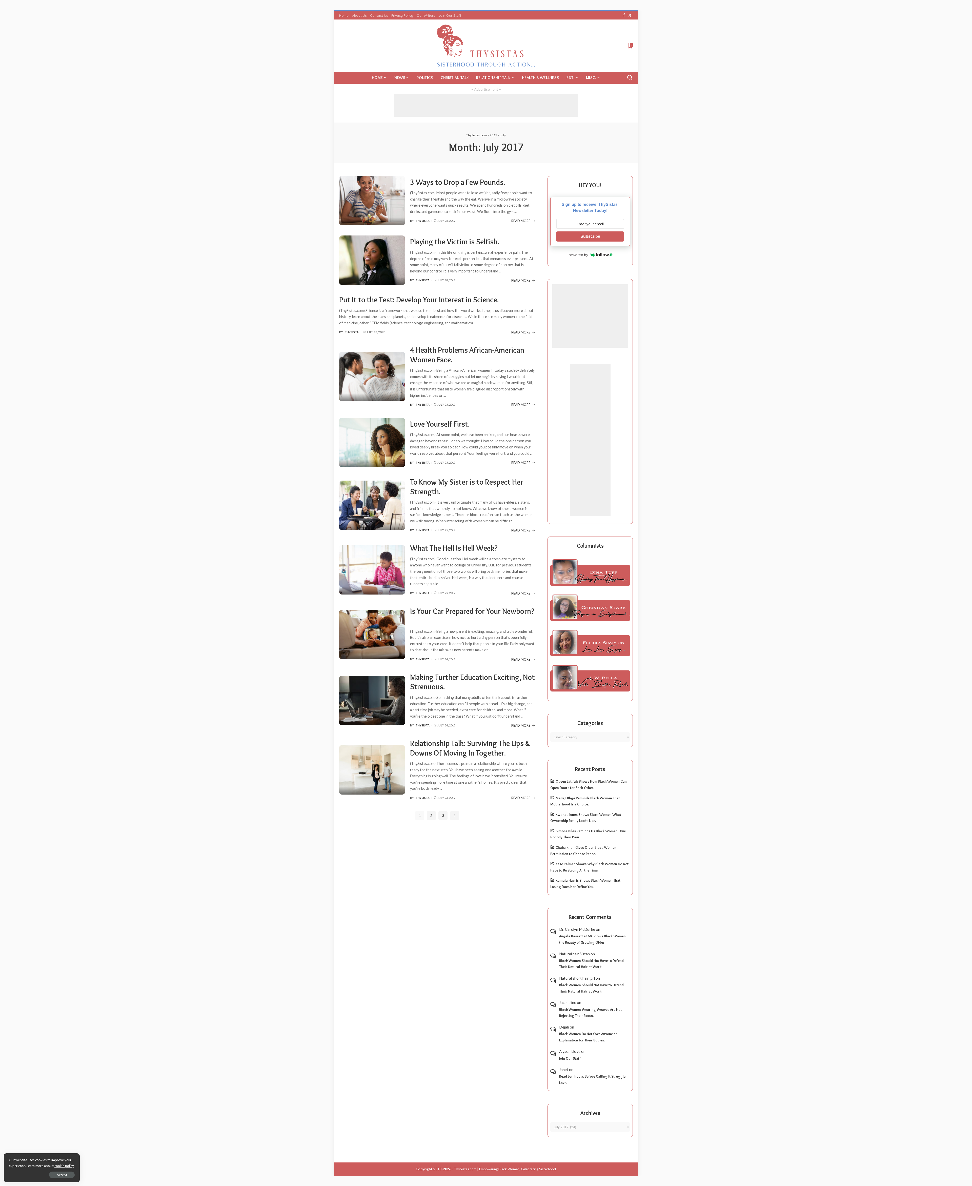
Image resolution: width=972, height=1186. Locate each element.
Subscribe (590, 236)
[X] (630, 15)
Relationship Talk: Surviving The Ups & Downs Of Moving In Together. (470, 748)
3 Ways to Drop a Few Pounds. (457, 182)
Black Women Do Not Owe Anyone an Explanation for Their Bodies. (588, 1037)
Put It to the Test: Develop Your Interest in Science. (419, 299)
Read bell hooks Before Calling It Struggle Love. (592, 1079)
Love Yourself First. (440, 424)
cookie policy (64, 1166)
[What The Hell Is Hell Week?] (372, 570)
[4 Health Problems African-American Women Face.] (372, 376)
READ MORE (520, 221)
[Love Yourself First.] (372, 442)
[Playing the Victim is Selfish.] (372, 260)
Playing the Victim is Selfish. (454, 241)
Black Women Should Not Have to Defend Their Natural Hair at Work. (591, 963)
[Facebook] (624, 15)
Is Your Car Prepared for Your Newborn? (472, 611)
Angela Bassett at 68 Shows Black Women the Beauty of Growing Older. (592, 939)
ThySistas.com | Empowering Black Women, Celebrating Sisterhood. (505, 1169)
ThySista (423, 220)
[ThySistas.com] (486, 46)
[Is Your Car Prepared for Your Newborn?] (372, 634)
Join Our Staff (570, 1058)
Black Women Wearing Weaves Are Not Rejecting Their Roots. (590, 1012)
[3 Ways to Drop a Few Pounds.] (372, 200)
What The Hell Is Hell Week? (454, 548)
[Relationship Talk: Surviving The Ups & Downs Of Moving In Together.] (372, 770)
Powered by (578, 255)
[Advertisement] (486, 105)
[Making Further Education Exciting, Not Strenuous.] (372, 700)
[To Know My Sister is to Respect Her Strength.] (372, 505)
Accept (62, 1175)
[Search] (630, 78)
